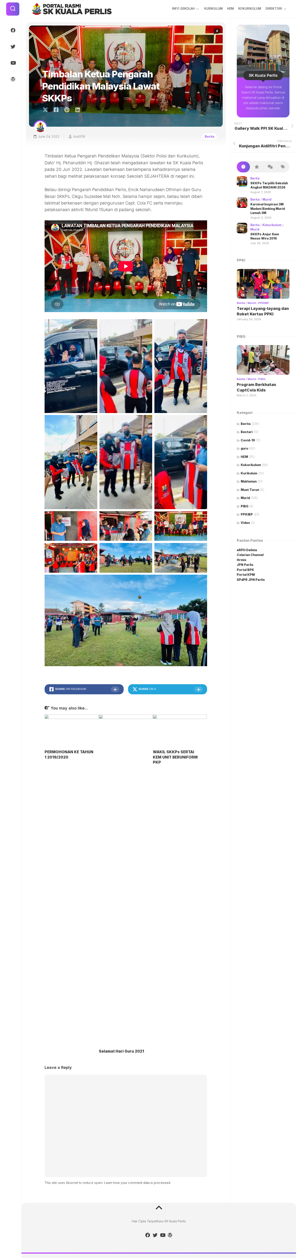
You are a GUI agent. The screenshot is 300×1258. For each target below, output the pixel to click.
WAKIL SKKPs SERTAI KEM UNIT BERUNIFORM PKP (175, 757)
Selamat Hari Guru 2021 (121, 1051)
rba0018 (79, 136)
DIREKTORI (274, 8)
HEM (230, 8)
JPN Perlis (245, 565)
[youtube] (12, 63)
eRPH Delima (247, 550)
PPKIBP (263, 303)
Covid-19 (248, 440)
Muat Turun (250, 490)
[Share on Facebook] (56, 109)
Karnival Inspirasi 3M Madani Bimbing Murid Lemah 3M (267, 208)
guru (244, 448)
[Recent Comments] (269, 167)
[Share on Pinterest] (66, 109)
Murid (266, 199)
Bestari (247, 432)
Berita (209, 136)
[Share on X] (46, 109)
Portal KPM (246, 574)
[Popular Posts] (256, 167)
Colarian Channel (250, 555)
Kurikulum (249, 473)
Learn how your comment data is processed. (137, 1183)
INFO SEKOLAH (183, 8)
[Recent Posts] (243, 167)
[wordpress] (12, 79)
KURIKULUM (213, 8)
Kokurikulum (272, 225)
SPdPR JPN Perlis (251, 579)
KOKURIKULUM (249, 8)
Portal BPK (245, 570)
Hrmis (242, 560)
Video (245, 523)
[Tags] (282, 167)
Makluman (249, 481)
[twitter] (12, 46)
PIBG (261, 379)
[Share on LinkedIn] (77, 109)
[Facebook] (12, 30)
